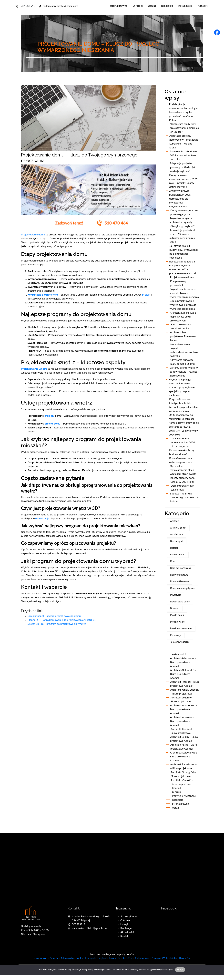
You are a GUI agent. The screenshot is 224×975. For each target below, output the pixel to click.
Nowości (174, 608)
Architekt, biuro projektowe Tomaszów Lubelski (183, 336)
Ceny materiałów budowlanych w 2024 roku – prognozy (182, 442)
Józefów (127, 958)
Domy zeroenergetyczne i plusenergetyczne (184, 212)
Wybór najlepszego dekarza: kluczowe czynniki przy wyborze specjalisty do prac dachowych (181, 387)
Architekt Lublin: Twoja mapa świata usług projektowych (183, 316)
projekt (146, 294)
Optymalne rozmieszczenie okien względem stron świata (183, 470)
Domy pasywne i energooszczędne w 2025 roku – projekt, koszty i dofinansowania (183, 181)
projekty (49, 416)
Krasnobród (40, 958)
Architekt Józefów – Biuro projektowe (182, 699)
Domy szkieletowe (179, 581)
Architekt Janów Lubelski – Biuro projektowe (184, 691)
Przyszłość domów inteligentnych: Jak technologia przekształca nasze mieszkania (183, 405)
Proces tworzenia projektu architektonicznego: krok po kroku (184, 350)
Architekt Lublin (178, 528)
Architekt (174, 521)
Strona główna (118, 5)
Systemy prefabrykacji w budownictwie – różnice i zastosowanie (184, 372)
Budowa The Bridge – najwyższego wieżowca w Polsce (184, 497)
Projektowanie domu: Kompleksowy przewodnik (182, 281)
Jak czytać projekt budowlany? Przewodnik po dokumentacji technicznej (183, 252)
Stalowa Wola (160, 958)
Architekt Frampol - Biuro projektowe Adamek (185, 684)
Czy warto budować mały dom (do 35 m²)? (182, 362)
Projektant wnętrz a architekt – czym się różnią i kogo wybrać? (182, 222)
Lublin (79, 958)
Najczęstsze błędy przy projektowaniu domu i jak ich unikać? (184, 128)
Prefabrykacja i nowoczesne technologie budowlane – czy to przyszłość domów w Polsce (183, 112)
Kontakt (202, 5)
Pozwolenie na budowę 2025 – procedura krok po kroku (183, 155)
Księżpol (102, 958)
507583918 (78, 924)
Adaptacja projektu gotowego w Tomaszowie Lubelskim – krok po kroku (183, 142)
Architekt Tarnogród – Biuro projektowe (183, 774)
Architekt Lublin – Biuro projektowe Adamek (184, 739)
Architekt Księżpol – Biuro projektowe (182, 731)
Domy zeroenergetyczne (182, 588)
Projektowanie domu (33, 234)
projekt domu (52, 423)
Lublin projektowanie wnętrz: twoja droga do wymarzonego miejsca (183, 305)
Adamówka (67, 958)
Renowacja (175, 635)
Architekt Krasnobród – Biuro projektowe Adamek (183, 709)
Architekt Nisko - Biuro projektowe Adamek (183, 746)
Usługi (152, 5)
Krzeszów (184, 958)
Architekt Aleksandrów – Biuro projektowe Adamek (184, 674)
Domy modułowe (179, 575)
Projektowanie (177, 622)
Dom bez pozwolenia (180, 568)
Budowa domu (177, 555)
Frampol (90, 958)
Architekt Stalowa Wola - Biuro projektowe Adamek (184, 756)
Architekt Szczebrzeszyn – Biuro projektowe (184, 766)
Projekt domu (177, 615)
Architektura (176, 534)
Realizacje (167, 5)
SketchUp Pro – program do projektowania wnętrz (57, 624)
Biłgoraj (174, 548)
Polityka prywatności (184, 796)
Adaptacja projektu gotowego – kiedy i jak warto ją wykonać (182, 167)
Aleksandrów (142, 958)
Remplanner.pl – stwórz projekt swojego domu (54, 616)
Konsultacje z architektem (43, 294)
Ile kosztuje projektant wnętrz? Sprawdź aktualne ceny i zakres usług (182, 236)
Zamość (54, 958)
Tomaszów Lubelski (179, 642)
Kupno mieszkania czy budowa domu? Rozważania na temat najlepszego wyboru (181, 456)
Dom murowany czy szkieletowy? (182, 487)
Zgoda (180, 969)
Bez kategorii (176, 541)
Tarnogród (115, 958)
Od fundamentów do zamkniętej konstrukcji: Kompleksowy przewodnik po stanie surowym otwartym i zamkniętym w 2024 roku (184, 425)
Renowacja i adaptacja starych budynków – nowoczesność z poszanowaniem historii (182, 267)
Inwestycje (175, 595)
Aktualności (185, 5)
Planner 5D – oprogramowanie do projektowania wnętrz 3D (62, 620)
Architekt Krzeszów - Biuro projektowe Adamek (182, 721)
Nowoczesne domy (180, 602)
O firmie (138, 5)
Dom (172, 561)
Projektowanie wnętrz (34, 368)
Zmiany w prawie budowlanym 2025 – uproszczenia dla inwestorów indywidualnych (181, 199)
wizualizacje (42, 518)
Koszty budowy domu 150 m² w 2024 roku (182, 480)
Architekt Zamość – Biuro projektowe (182, 782)
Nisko (173, 958)
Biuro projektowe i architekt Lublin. (181, 326)
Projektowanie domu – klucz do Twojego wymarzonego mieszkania (184, 293)
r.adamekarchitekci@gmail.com (60, 6)
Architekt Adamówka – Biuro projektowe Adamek (183, 662)
